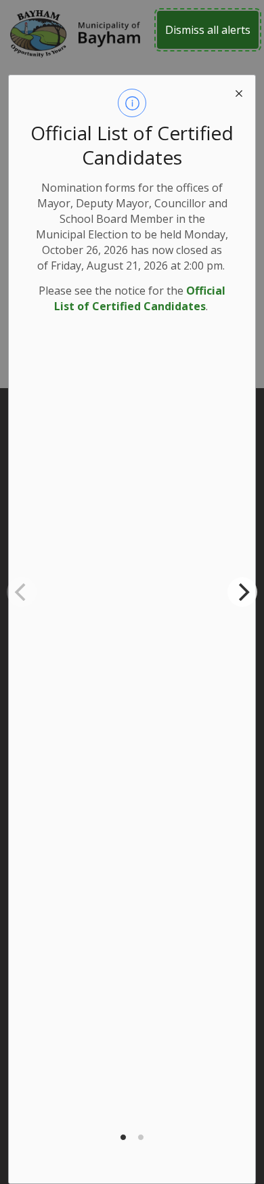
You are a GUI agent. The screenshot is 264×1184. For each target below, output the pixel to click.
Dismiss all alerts (207, 29)
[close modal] (239, 91)
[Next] (242, 592)
